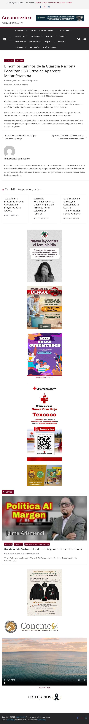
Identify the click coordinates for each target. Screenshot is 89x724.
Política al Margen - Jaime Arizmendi (37, 544)
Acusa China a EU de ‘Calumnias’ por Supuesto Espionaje (20, 137)
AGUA (33, 30)
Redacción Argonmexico (30, 81)
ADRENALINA (20, 30)
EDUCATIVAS (20, 36)
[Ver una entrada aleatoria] (84, 39)
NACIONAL (19, 42)
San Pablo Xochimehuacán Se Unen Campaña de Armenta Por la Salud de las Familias (44, 206)
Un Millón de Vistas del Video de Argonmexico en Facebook (43, 549)
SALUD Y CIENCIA (46, 30)
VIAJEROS (48, 42)
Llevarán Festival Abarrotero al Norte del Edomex (53, 3)
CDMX (62, 36)
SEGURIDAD (33, 42)
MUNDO (61, 42)
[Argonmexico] (4, 39)
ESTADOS (49, 36)
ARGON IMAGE (44, 688)
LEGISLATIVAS (64, 30)
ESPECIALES (35, 36)
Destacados (9, 61)
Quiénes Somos (50, 47)
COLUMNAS (19, 47)
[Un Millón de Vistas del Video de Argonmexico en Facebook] (44, 518)
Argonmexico (16, 17)
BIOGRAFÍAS (35, 47)
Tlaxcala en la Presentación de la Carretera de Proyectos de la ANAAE (14, 204)
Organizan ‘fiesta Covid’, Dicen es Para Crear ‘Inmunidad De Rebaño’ (67, 137)
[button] (26, 30)
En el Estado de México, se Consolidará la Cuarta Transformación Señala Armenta (72, 206)
